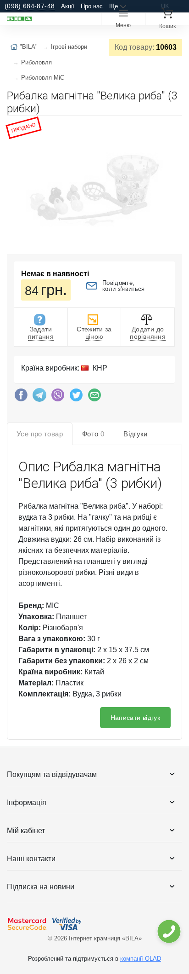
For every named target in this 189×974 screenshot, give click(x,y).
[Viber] (58, 397)
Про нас (92, 6)
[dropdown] (168, 931)
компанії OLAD (140, 958)
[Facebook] (21, 397)
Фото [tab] (93, 434)
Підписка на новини (40, 887)
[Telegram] (39, 397)
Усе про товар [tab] (40, 434)
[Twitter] (76, 397)
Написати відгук (135, 717)
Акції (67, 6)
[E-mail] (94, 397)
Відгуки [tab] (135, 434)
